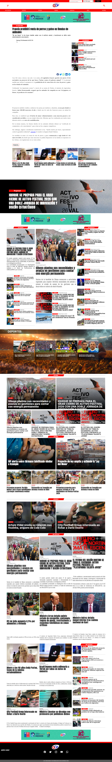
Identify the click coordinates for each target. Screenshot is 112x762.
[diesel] (10, 295)
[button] (15, 144)
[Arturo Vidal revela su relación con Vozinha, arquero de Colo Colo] (80, 232)
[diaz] (10, 312)
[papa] (75, 60)
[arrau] (80, 282)
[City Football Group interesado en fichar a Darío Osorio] (80, 262)
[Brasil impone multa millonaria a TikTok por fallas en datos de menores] (80, 252)
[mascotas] (80, 302)
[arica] (10, 278)
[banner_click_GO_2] (56, 22)
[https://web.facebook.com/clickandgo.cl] (45, 752)
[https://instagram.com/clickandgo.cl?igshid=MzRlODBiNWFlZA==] (56, 752)
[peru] (75, 45)
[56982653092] (67, 752)
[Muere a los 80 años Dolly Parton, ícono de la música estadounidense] (80, 242)
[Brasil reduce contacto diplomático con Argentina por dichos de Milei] (75, 67)
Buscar (98, 1)
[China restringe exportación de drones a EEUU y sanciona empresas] (75, 53)
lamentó (33, 132)
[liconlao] (80, 272)
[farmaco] (10, 321)
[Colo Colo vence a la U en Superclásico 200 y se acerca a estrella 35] (80, 292)
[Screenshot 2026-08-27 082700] (23, 560)
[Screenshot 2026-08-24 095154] (80, 322)
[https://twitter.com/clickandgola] (50, 752)
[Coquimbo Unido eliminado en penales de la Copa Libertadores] (10, 287)
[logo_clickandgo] (56, 7)
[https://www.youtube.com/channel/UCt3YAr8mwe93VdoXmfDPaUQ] (61, 752)
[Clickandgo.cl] (8, 6)
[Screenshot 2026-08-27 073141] (89, 554)
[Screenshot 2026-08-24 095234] (80, 312)
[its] (10, 304)
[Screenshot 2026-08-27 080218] (56, 555)
